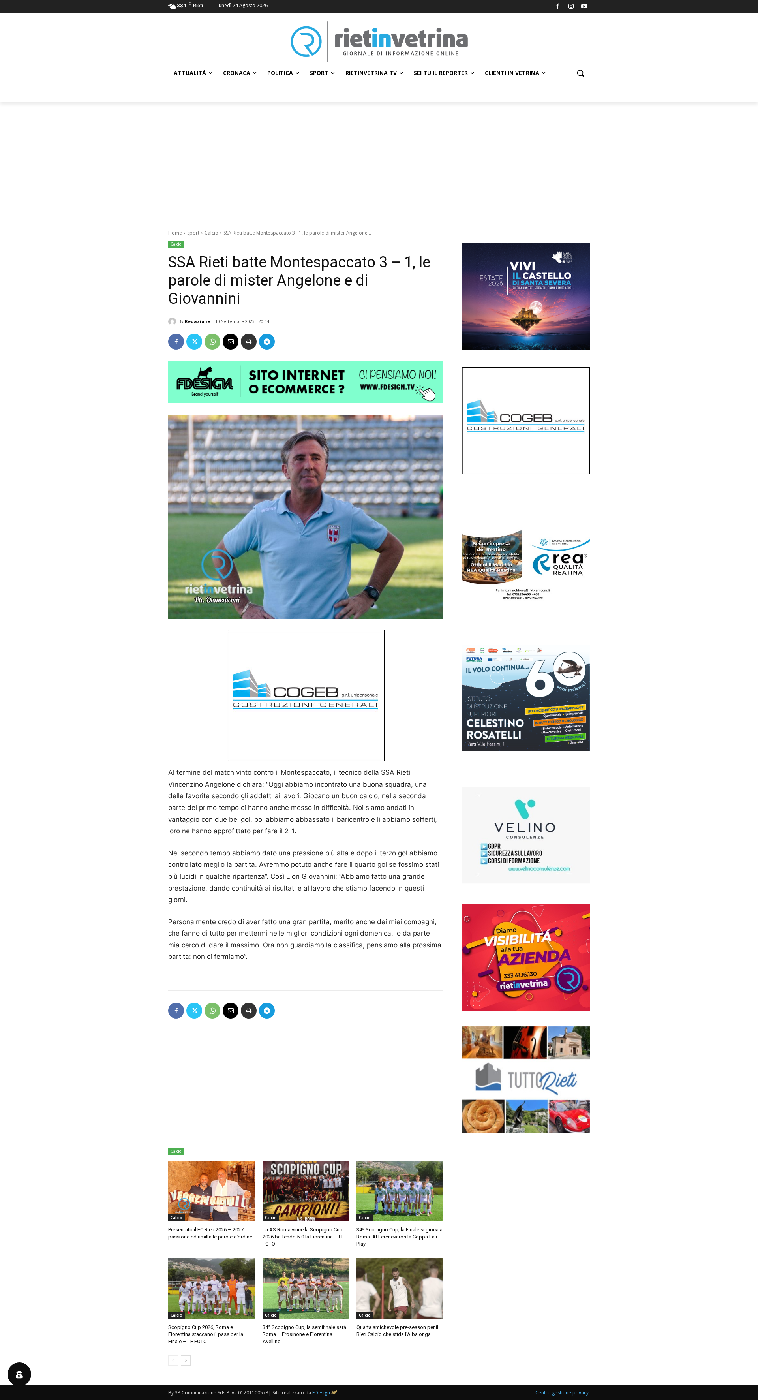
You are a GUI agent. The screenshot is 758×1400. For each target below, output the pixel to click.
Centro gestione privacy (562, 1392)
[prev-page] (173, 1360)
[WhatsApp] (212, 342)
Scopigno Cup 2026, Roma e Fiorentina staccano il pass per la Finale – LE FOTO (205, 1334)
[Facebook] (558, 7)
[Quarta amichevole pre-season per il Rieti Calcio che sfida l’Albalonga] (399, 1288)
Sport (193, 232)
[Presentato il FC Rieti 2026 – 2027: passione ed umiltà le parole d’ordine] (211, 1191)
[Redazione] (173, 321)
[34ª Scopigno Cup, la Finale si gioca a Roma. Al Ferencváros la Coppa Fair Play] (399, 1191)
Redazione (197, 321)
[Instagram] (571, 7)
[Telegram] (267, 342)
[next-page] (186, 1360)
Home (175, 232)
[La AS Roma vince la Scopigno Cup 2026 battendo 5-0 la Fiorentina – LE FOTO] (306, 1191)
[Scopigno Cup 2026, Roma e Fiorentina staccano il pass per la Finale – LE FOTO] (211, 1288)
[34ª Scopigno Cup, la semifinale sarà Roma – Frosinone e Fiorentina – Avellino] (306, 1288)
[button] (580, 73)
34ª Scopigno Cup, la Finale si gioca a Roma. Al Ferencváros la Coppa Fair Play (399, 1237)
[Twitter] (194, 342)
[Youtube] (584, 7)
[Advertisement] (379, 161)
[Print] (249, 342)
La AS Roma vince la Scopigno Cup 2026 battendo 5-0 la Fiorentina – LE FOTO (303, 1237)
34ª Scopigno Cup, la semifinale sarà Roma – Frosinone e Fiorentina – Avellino (304, 1334)
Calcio (211, 232)
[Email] (230, 342)
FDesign (321, 1392)
